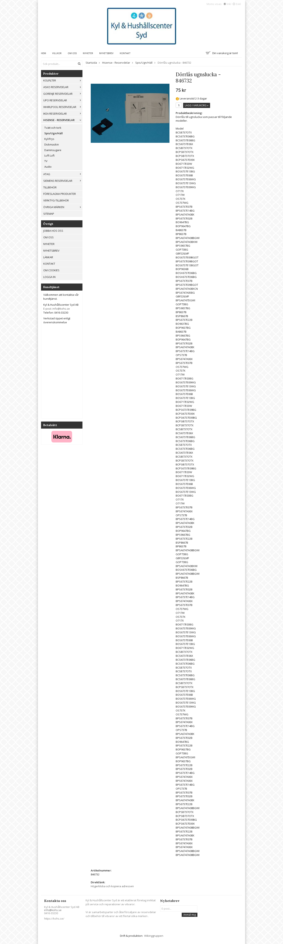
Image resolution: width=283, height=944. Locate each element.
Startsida (91, 62)
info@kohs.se (53, 910)
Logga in (49, 277)
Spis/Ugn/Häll (53, 133)
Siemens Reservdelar (57, 181)
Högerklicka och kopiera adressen (112, 886)
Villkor (57, 53)
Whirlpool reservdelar (59, 107)
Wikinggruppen (153, 936)
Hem (43, 53)
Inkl (229, 4)
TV (45, 161)
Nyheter (88, 53)
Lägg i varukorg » (196, 105)
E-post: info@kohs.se (56, 308)
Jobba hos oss (53, 231)
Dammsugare (52, 150)
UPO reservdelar (55, 100)
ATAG (46, 174)
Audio (48, 166)
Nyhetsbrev (106, 53)
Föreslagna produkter (59, 194)
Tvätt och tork (52, 128)
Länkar (48, 257)
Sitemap (48, 214)
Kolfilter (49, 80)
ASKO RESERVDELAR (55, 87)
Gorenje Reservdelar (58, 94)
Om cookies (51, 270)
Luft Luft (49, 155)
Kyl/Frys (49, 139)
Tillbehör (50, 187)
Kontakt (125, 53)
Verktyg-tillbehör (56, 200)
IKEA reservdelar (55, 113)
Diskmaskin (51, 144)
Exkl (238, 4)
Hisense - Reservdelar (59, 120)
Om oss (72, 53)
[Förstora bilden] (130, 113)
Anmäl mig (189, 914)
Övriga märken (53, 207)
